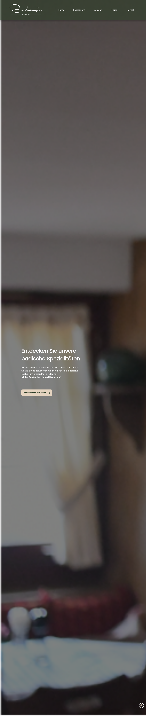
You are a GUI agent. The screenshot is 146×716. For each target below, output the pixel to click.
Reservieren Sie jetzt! (35, 392)
